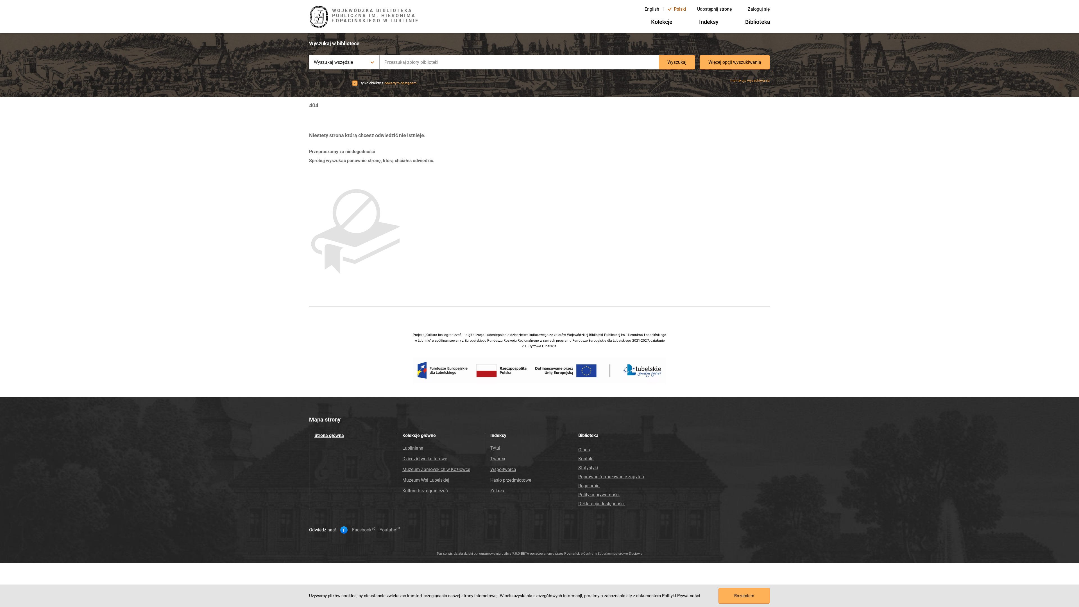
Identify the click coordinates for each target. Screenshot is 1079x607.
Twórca (497, 458)
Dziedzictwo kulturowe (424, 458)
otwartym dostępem (400, 83)
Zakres (497, 490)
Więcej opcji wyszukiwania (734, 62)
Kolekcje (661, 22)
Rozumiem (744, 595)
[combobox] (519, 62)
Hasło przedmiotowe (510, 480)
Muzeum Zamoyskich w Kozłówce (436, 469)
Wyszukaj (676, 62)
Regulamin (589, 485)
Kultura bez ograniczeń (425, 490)
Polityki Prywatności (681, 595)
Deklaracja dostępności (601, 503)
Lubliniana (412, 448)
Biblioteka (757, 22)
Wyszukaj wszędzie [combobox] (333, 62)
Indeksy (708, 22)
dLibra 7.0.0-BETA (515, 554)
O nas (584, 449)
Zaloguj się (759, 9)
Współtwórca (503, 469)
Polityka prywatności (599, 494)
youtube (388, 530)
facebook (361, 530)
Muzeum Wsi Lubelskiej (425, 480)
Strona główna (329, 435)
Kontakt (586, 458)
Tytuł (495, 448)
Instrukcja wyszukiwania (750, 80)
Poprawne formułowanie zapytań (611, 476)
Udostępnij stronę (714, 9)
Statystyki (588, 467)
